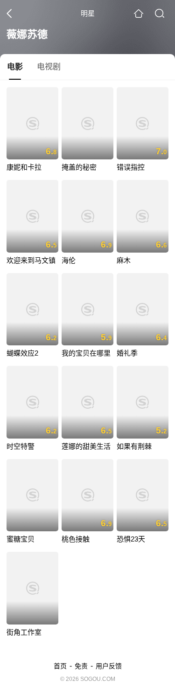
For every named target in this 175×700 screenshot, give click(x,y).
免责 (81, 666)
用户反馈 (109, 666)
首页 (60, 666)
